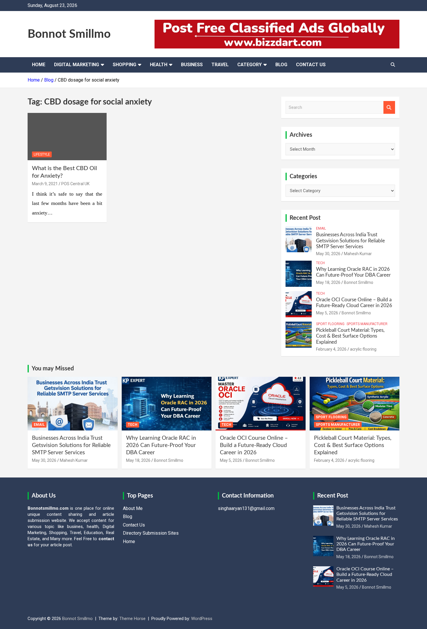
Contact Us (311, 64)
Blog (281, 64)
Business (192, 64)
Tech (320, 263)
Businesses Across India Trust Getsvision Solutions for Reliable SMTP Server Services (350, 240)
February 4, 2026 (331, 349)
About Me (133, 508)
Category (249, 64)
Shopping (124, 64)
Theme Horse (132, 618)
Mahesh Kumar (358, 253)
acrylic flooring (363, 349)
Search (389, 107)
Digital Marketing (76, 64)
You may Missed (53, 369)
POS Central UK (75, 183)
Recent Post (305, 218)
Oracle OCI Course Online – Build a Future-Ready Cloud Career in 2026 (254, 445)
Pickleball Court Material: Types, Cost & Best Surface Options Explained (350, 336)
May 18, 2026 (328, 282)
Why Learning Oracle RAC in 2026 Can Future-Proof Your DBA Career (161, 445)
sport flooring (330, 324)
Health (158, 64)
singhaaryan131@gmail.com (246, 508)
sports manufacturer (367, 324)
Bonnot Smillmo (69, 34)
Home (38, 64)
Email (321, 228)
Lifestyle (42, 154)
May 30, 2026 (328, 253)
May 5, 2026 (327, 313)
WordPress (201, 618)
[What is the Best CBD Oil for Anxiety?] (67, 137)
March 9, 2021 (45, 183)
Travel (220, 64)
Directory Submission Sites (151, 533)
